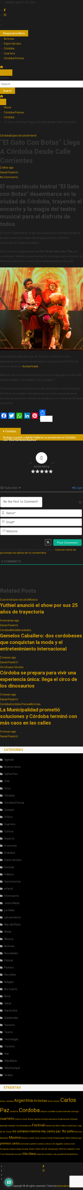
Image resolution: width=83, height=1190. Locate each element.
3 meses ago (8, 694)
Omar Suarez (41, 1138)
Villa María (10, 1060)
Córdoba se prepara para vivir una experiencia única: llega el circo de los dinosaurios (38, 679)
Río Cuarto (10, 989)
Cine (7, 781)
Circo (3, 667)
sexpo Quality (22, 1149)
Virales (8, 1075)
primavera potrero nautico (32, 1144)
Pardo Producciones (56, 1138)
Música (32, 599)
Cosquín (9, 809)
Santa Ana (10, 1010)
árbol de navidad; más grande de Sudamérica (57, 1154)
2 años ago (7, 167)
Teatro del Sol (41, 1149)
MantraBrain (63, 1186)
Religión (9, 982)
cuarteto (7, 1118)
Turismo (9, 1046)
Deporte (9, 838)
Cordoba (29, 1110)
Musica (15, 1137)
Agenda (9, 759)
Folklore (9, 874)
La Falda (9, 910)
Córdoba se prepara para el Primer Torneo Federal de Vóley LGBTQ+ (13, 431)
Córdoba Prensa (14, 58)
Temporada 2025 (55, 1149)
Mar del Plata (12, 924)
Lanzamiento (12, 917)
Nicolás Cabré (27, 1138)
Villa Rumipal (12, 1067)
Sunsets (9, 1025)
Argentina (23, 1100)
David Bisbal (28, 1119)
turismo (18, 1154)
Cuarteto (9, 53)
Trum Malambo (7, 1154)
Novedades (24, 630)
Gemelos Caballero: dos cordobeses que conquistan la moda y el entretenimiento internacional (41, 642)
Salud (7, 1003)
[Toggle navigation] (3, 72)
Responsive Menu (14, 33)
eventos (11, 1125)
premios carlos (10, 1143)
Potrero (9, 967)
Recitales (10, 974)
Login (78, 487)
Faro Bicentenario (23, 1125)
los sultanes (20, 1131)
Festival (9, 867)
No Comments (9, 177)
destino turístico (41, 1119)
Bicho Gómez (54, 1101)
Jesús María (11, 903)
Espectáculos (12, 43)
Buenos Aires (12, 766)
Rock (7, 996)
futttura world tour (68, 1125)
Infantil (32, 135)
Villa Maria (29, 1154)
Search (4, 78)
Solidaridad (11, 1017)
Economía (10, 845)
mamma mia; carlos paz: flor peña (51, 1131)
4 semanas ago (9, 620)
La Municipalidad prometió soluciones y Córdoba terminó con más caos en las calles (38, 716)
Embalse (9, 852)
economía (53, 1119)
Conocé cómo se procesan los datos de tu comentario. (38, 551)
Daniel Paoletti (9, 172)
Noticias (9, 38)
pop (80, 1138)
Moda (13, 630)
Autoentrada (30, 366)
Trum (77, 1149)
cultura (18, 1119)
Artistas (40, 1100)
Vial (6, 1053)
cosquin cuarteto (47, 1111)
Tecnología (11, 1039)
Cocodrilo (14, 1111)
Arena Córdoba (7, 1101)
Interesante (11, 895)
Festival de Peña (52, 1125)
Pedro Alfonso (71, 1138)
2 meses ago (8, 657)
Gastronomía (12, 881)
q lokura (48, 1144)
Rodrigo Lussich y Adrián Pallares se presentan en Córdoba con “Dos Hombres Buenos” (39, 438)
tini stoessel (69, 1149)
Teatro (8, 1032)
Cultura (8, 831)
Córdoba (9, 48)
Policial (8, 960)
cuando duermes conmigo (67, 1111)
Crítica (8, 816)
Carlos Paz (11, 773)
